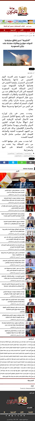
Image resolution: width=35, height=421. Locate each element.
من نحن (32, 393)
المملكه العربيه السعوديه (29, 155)
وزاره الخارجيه (28, 153)
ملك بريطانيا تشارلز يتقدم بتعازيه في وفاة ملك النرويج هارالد (16, 376)
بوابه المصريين (11, 153)
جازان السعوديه (18, 155)
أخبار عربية (13, 30)
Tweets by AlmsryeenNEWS (27, 388)
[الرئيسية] (30, 30)
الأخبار (21, 30)
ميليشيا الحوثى (19, 153)
